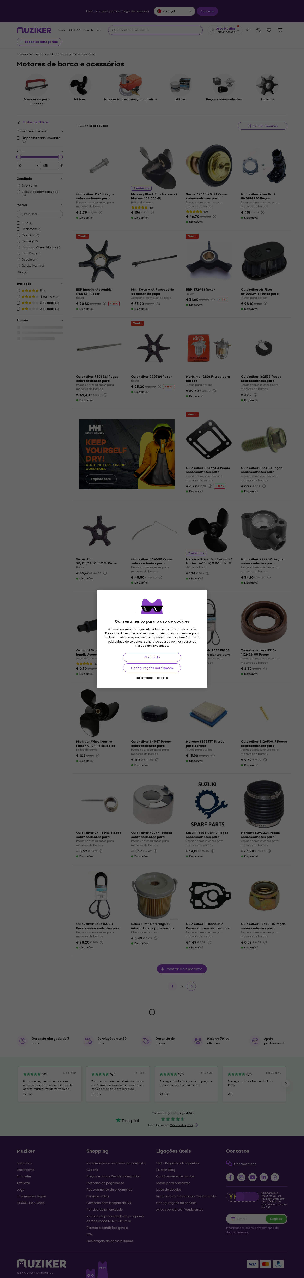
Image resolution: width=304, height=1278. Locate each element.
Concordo (152, 657)
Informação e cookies (152, 678)
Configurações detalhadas (152, 667)
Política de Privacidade (151, 645)
